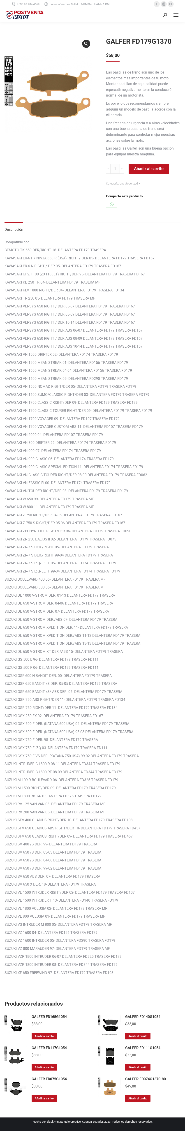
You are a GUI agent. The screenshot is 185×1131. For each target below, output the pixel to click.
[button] (86, 44)
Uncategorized (129, 183)
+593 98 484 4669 (28, 4)
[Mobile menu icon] (175, 14)
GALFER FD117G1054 (49, 1048)
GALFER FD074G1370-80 (145, 1079)
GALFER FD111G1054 (142, 1048)
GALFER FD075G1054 (49, 1079)
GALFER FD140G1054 (142, 1017)
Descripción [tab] (14, 229)
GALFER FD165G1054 (49, 1017)
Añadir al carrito (149, 168)
